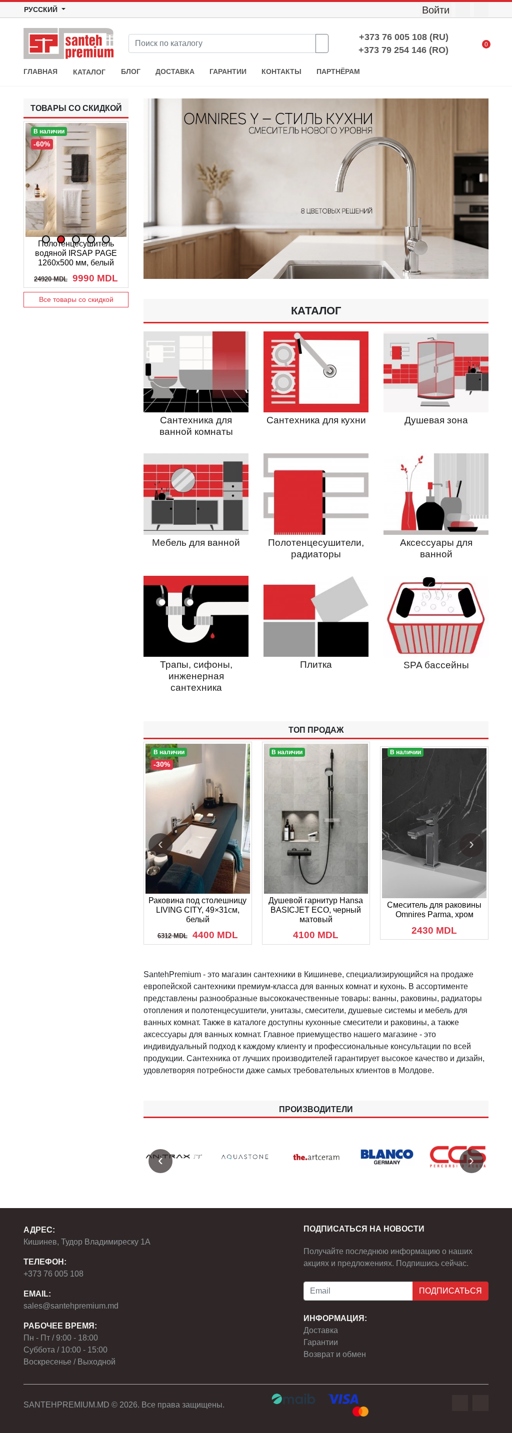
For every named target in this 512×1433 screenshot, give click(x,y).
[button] (46, 239)
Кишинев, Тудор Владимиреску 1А (87, 1242)
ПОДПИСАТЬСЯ (450, 1291)
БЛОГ (130, 71)
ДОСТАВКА (175, 71)
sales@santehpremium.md (71, 1306)
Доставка (321, 1330)
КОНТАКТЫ (282, 71)
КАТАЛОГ (89, 72)
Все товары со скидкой (76, 299)
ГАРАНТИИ (228, 71)
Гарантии (321, 1342)
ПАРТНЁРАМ (338, 71)
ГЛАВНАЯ (41, 71)
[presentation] (160, 845)
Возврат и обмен (335, 1354)
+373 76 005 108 (54, 1274)
